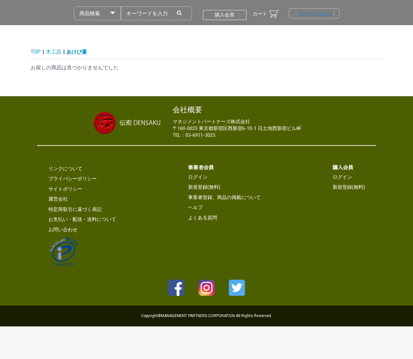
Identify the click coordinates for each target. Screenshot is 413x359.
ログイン (197, 177)
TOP (36, 52)
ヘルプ (195, 207)
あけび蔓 (76, 52)
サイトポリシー (65, 189)
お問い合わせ (62, 230)
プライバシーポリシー (72, 179)
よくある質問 (202, 218)
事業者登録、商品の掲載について (224, 197)
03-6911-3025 (200, 135)
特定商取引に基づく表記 (75, 209)
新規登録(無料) (204, 187)
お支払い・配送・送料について (82, 219)
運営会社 (58, 199)
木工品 (53, 52)
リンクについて (65, 169)
